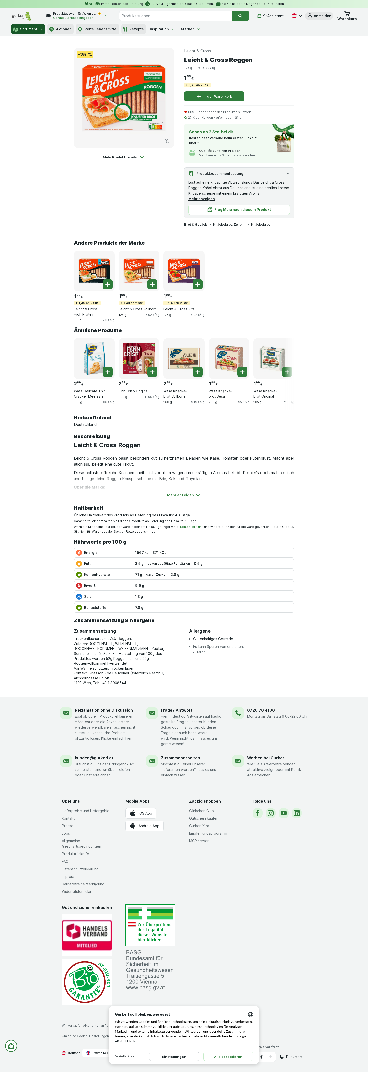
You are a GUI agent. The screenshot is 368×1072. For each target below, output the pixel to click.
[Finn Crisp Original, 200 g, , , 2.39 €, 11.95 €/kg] (139, 358)
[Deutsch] (296, 16)
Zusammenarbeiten (180, 757)
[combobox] (175, 16)
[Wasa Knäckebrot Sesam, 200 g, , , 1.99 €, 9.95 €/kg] (229, 358)
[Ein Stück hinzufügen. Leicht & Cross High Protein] (108, 284)
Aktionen (64, 29)
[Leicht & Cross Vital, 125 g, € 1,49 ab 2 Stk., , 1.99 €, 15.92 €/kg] (183, 271)
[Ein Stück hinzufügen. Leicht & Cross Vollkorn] (152, 284)
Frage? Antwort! (177, 710)
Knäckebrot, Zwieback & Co (229, 224)
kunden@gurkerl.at (94, 757)
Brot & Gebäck (195, 224)
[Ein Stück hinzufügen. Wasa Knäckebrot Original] (287, 372)
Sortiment (28, 29)
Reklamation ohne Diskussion (104, 710)
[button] (319, 16)
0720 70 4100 (261, 710)
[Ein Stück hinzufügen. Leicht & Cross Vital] (198, 284)
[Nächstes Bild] (284, 358)
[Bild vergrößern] (167, 141)
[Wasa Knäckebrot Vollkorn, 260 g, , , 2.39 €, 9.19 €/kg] (183, 358)
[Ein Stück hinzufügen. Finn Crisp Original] (152, 372)
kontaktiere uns (191, 527)
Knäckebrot (260, 224)
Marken (188, 29)
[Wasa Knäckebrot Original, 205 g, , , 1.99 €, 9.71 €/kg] (273, 358)
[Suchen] (240, 16)
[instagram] (271, 813)
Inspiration (159, 29)
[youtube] (284, 813)
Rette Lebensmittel (101, 29)
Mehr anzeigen (201, 199)
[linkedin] (297, 813)
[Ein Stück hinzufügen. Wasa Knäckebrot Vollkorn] (198, 372)
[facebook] (258, 813)
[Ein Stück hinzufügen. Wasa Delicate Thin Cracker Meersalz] (108, 372)
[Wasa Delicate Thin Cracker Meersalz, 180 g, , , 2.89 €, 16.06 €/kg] (94, 358)
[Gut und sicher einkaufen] (87, 982)
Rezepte (136, 29)
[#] (150, 925)
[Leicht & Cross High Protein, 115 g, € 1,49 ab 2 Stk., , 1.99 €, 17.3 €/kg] (94, 271)
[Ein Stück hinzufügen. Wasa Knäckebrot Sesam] (242, 372)
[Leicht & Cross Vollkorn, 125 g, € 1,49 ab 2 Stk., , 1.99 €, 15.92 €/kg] (139, 271)
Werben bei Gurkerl (266, 757)
